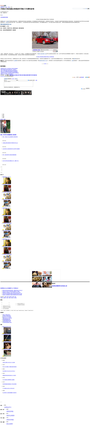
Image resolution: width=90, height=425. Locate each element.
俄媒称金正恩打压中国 (6, 326)
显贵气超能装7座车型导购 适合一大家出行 (8, 69)
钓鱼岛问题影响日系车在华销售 (16, 294)
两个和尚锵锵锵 (6, 308)
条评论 (4, 17)
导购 (9, 7)
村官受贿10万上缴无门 (6, 184)
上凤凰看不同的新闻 (21, 304)
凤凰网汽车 (2, 7)
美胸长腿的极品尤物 (6, 319)
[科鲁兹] (45, 48)
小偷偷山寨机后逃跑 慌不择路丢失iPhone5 (10, 142)
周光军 (12, 297)
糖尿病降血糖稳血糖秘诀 (36, 275)
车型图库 (38, 51)
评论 (9, 419)
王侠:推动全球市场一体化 (17, 293)
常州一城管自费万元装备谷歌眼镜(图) (9, 154)
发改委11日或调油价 (6, 294)
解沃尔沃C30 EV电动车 (6, 316)
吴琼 (7, 296)
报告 (13, 419)
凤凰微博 (82, 77)
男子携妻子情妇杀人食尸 (7, 223)
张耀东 (1, 297)
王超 (15, 296)
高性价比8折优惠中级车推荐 (7, 290)
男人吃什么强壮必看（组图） (37, 281)
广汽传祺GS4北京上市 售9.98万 (8, 388)
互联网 (11, 423)
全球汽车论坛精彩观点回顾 (7, 293)
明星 (7, 415)
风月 (9, 415)
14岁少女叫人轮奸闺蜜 (6, 341)
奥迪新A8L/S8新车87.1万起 (7, 292)
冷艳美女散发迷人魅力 (6, 321)
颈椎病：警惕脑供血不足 (47, 281)
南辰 (5, 296)
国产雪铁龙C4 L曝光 (16, 291)
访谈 (11, 419)
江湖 (11, 415)
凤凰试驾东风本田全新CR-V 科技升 (9, 375)
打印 (6, 17)
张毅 (9, 297)
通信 (7, 423)
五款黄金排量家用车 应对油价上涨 (59, 285)
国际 (7, 407)
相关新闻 (42, 51)
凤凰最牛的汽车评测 (6, 307)
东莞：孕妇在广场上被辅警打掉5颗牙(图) (10, 136)
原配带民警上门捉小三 (6, 176)
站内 (84, 8)
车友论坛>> (55, 49)
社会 (10, 407)
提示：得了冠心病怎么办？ (47, 275)
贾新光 (4, 297)
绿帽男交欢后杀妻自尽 (6, 199)
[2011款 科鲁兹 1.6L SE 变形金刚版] (45, 56)
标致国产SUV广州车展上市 (13, 288)
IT (12, 423)
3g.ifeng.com (2, 76)
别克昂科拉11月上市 (4, 288)
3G (8, 423)
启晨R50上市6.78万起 (17, 292)
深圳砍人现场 (2, 119)
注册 (36, 80)
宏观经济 (8, 411)
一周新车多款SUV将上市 (17, 290)
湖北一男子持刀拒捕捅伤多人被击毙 (8, 134)
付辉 (13, 296)
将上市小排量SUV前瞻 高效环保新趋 (10, 366)
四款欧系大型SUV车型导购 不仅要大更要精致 (9, 68)
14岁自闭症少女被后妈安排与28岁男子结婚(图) (11, 148)
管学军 (10, 296)
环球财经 (11, 411)
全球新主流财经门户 (21, 303)
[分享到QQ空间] (85, 77)
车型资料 (34, 51)
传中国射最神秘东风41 (6, 334)
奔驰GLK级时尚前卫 (6, 314)
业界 (7, 419)
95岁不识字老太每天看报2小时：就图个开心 (10, 160)
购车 (6, 7)
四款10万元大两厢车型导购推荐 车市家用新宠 (9, 71)
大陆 (5, 407)
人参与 (1, 17)
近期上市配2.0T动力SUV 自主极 (9, 362)
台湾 (8, 407)
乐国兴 (15, 297)
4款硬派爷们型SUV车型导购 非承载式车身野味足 (10, 72)
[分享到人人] (86, 77)
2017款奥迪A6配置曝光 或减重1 (9, 379)
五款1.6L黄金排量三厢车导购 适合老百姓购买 (9, 70)
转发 (7, 17)
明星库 (13, 415)
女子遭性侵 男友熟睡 (6, 349)
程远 (7, 297)
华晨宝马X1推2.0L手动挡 (7, 291)
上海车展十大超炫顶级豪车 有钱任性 (9, 392)
